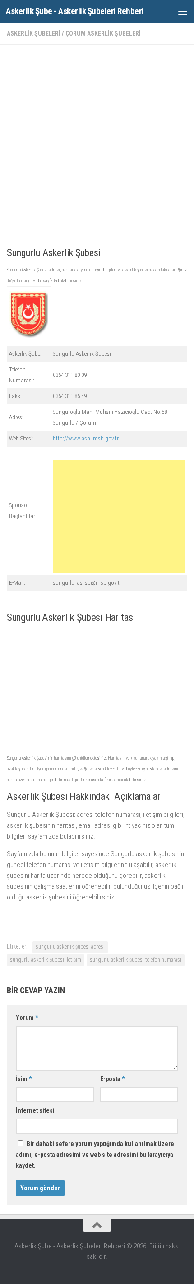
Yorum (27, 1017)
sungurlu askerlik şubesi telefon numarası (135, 960)
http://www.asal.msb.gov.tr (86, 438)
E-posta (112, 1078)
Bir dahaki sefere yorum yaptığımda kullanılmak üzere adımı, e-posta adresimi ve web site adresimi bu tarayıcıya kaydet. (95, 1154)
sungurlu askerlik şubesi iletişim (45, 960)
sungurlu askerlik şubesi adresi (70, 947)
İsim (24, 1078)
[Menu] (182, 11)
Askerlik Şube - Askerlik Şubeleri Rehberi (75, 11)
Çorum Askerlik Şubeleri (103, 33)
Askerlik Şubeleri (33, 33)
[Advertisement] (97, 148)
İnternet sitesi (35, 1110)
